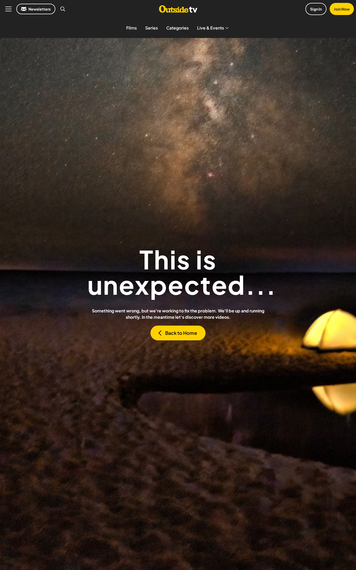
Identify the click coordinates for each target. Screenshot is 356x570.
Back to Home (181, 333)
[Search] (62, 9)
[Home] (178, 9)
